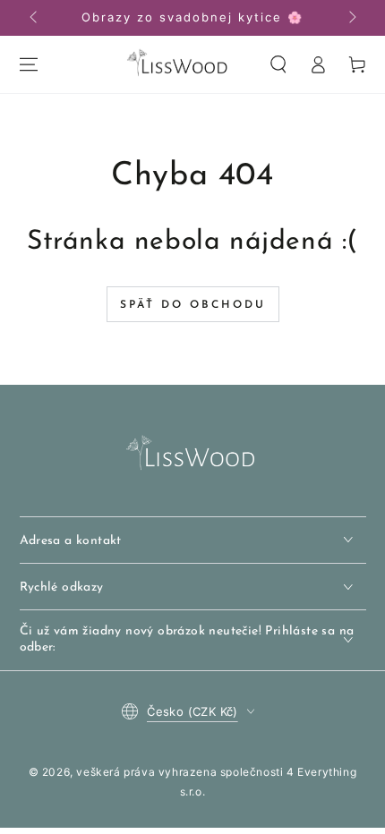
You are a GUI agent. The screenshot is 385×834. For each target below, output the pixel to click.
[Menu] (28, 64)
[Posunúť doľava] (35, 18)
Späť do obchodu (193, 305)
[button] (278, 64)
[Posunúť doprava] (351, 18)
